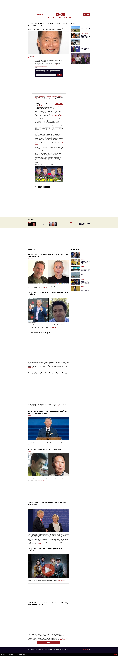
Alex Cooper (29, 296)
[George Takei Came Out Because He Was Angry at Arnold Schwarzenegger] (48, 271)
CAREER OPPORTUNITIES (38, 649)
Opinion (70, 17)
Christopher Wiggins (30, 258)
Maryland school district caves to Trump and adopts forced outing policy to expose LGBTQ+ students (85, 257)
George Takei (32, 20)
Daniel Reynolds (32, 56)
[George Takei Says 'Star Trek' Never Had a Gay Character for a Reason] (48, 390)
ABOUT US (32, 649)
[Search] (82, 14)
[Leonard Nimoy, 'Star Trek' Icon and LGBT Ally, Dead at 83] (32, 223)
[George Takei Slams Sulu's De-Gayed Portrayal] (48, 464)
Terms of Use (25, 654)
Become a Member (59, 104)
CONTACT (29, 649)
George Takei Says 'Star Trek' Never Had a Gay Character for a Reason (48, 374)
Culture (82, 279)
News (54, 17)
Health (59, 17)
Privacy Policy (18, 654)
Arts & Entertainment (84, 33)
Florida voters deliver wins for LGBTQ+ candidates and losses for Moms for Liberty (85, 50)
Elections (82, 46)
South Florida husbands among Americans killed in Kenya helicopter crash (85, 30)
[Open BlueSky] (39, 14)
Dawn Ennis (29, 552)
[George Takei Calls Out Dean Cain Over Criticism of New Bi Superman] (48, 309)
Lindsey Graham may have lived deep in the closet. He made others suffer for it (85, 289)
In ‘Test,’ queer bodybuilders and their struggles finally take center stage (85, 37)
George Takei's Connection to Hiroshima (84, 224)
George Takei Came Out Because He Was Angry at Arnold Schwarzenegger (48, 255)
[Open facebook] (37, 14)
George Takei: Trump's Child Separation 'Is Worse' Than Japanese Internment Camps (48, 412)
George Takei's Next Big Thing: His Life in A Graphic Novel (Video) (63, 224)
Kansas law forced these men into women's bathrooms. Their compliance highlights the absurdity (85, 263)
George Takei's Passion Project (39, 333)
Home (28, 20)
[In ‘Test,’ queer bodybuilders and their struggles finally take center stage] (75, 35)
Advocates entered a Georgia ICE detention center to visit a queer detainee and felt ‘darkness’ (85, 44)
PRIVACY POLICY (50, 649)
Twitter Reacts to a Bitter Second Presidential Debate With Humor (47, 504)
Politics (48, 17)
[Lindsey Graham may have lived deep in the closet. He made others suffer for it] (75, 288)
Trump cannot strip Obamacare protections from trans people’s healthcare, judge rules (85, 270)
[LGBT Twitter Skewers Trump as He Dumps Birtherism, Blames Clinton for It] (48, 620)
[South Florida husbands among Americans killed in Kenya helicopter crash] (75, 28)
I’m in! (60, 74)
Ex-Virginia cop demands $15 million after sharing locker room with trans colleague (85, 277)
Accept (115, 654)
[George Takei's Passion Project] (48, 348)
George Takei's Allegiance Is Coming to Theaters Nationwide (45, 549)
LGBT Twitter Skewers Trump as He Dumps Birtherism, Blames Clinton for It (48, 604)
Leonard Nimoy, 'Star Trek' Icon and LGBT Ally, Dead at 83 (42, 224)
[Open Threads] (41, 14)
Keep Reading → (46, 287)
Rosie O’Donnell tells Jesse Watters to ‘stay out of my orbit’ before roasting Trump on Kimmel (85, 283)
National (82, 40)
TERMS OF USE (61, 649)
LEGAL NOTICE (66, 649)
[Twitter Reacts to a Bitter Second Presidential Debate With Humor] (48, 520)
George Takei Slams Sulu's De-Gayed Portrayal (44, 449)
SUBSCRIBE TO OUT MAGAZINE (30, 14)
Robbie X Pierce (30, 506)
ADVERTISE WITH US (44, 649)
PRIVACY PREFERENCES (56, 649)
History (65, 17)
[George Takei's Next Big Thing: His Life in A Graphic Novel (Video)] (53, 223)
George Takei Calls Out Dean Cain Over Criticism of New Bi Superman (48, 293)
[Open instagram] (43, 14)
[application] (80, 58)
